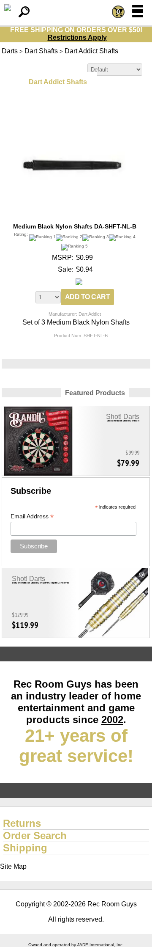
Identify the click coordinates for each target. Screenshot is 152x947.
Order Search (35, 835)
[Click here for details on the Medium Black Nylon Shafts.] (74, 112)
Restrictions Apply (77, 37)
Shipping (25, 847)
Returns (22, 823)
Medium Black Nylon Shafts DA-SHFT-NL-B (74, 226)
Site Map (13, 866)
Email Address (32, 516)
